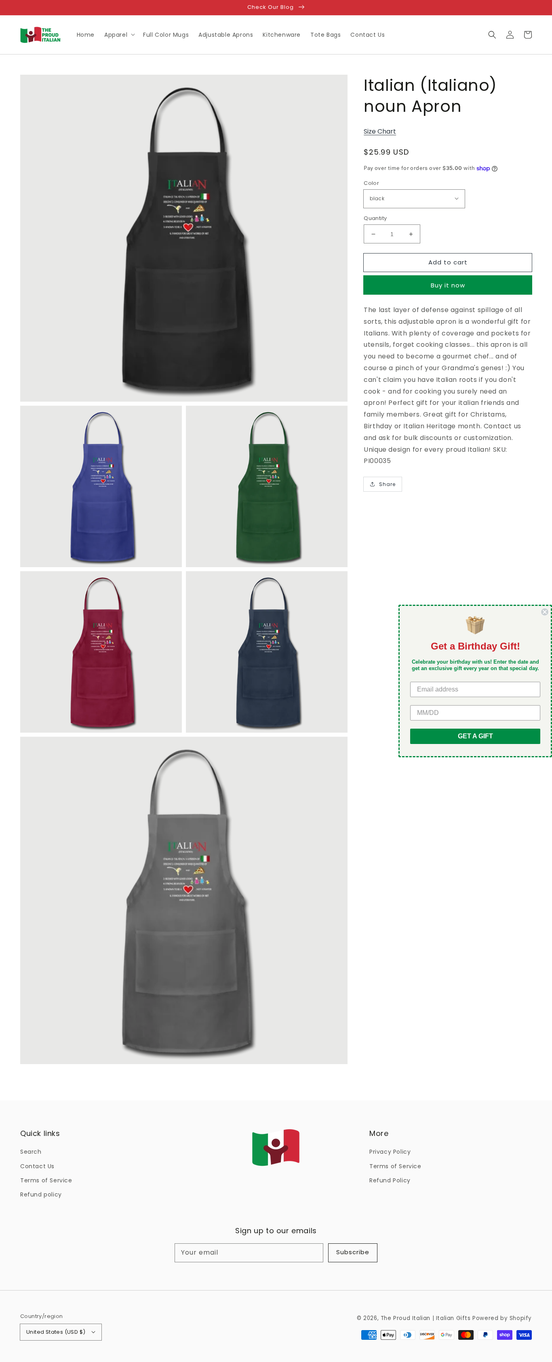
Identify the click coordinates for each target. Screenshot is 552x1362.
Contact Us (37, 1166)
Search (31, 1152)
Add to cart (448, 262)
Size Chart (380, 131)
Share (387, 484)
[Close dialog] (545, 612)
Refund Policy (390, 1180)
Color (371, 183)
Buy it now (448, 285)
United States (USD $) (55, 1332)
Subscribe (352, 1252)
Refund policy (41, 1194)
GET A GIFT (475, 736)
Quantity (375, 218)
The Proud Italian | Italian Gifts (426, 1318)
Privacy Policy (390, 1152)
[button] (492, 35)
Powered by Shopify (502, 1318)
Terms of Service (46, 1180)
